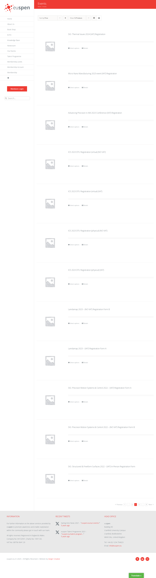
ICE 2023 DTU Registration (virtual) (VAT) (85, 191)
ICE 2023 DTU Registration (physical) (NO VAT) (87, 230)
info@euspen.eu (115, 546)
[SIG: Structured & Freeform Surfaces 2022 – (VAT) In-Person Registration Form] (50, 478)
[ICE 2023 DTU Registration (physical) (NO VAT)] (50, 242)
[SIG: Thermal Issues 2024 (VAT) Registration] (50, 46)
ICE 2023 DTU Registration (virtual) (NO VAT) (87, 152)
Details (85, 48)
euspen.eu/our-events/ (90, 523)
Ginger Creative (54, 559)
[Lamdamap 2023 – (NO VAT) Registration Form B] (50, 321)
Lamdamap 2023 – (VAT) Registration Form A (87, 348)
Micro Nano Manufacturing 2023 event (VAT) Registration (92, 73)
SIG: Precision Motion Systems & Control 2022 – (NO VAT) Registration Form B (101, 427)
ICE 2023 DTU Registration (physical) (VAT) (86, 270)
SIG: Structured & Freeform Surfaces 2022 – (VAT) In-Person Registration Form (101, 466)
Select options (74, 48)
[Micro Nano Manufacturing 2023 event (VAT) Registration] (50, 85)
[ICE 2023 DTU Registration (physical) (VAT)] (50, 282)
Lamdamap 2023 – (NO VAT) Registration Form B (89, 309)
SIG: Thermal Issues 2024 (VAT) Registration (86, 34)
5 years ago (65, 525)
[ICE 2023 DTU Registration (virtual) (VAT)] (50, 203)
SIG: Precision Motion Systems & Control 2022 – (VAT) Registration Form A (99, 388)
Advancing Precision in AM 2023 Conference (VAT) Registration (95, 112)
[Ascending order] (65, 18)
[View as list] (99, 18)
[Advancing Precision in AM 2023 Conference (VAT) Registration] (50, 124)
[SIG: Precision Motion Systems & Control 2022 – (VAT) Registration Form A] (50, 399)
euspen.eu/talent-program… (72, 534)
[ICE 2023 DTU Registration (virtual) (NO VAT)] (50, 164)
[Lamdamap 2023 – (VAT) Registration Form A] (50, 360)
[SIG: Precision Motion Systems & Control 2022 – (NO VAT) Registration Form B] (50, 439)
